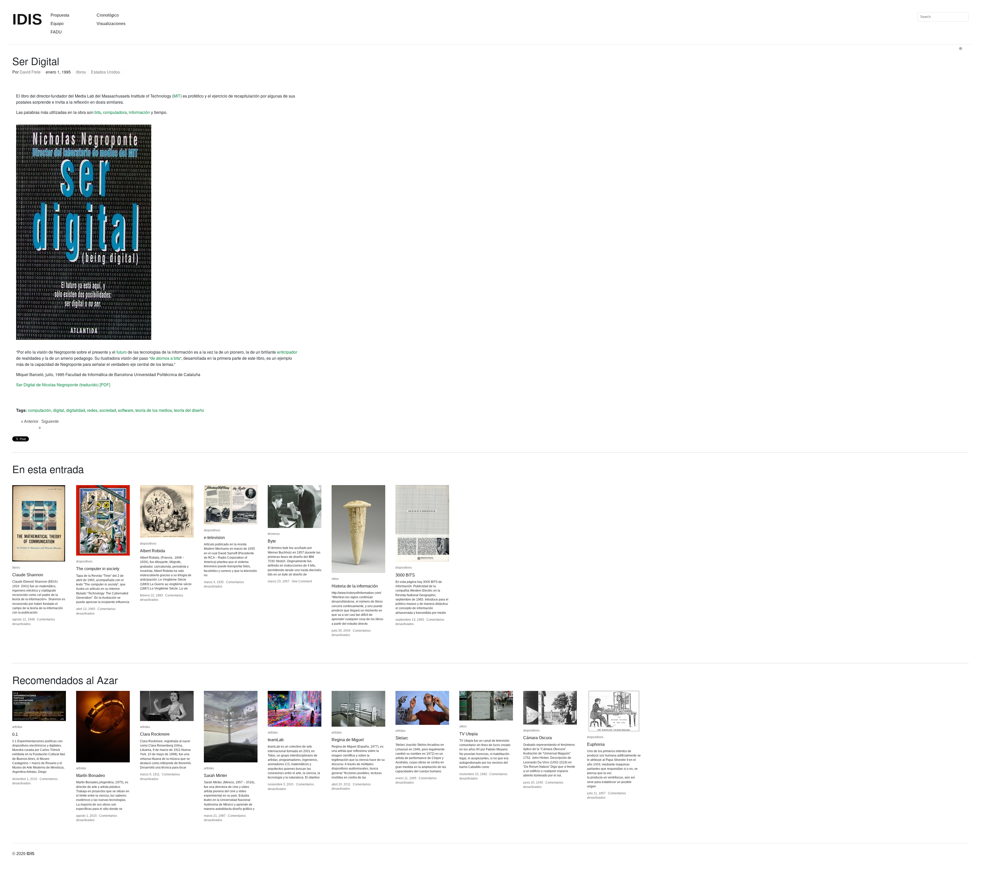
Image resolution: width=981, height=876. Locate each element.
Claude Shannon (27, 575)
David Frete (30, 72)
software (125, 410)
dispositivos (84, 561)
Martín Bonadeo (90, 775)
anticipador (287, 352)
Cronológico (108, 15)
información (139, 112)
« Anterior (29, 421)
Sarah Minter (215, 775)
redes (92, 410)
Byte (272, 541)
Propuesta (60, 15)
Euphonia (596, 744)
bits (98, 112)
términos (274, 533)
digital (58, 410)
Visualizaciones (111, 23)
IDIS (27, 19)
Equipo (57, 23)
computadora (115, 112)
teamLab (276, 740)
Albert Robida (152, 551)
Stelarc (401, 738)
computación (39, 410)
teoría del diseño (189, 410)
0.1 (15, 734)
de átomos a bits (165, 358)
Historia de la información (355, 586)
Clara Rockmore (155, 734)
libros (81, 72)
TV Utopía (468, 734)
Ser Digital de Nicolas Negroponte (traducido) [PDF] (63, 385)
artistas (17, 726)
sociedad (107, 410)
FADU (56, 32)
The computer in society (97, 569)
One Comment (302, 581)
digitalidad (75, 410)
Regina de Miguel (348, 740)
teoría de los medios (153, 410)
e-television (214, 537)
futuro (121, 352)
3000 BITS (405, 575)
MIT (176, 96)
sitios (335, 578)
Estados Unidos (105, 72)
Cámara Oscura (537, 738)
